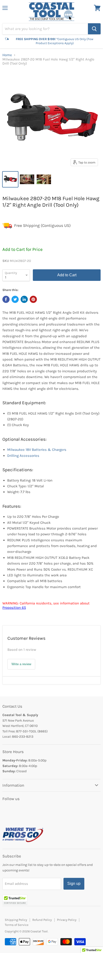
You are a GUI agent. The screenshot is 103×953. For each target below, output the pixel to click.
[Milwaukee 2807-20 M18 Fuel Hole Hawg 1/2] (10, 179)
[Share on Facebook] (6, 299)
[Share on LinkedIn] (24, 299)
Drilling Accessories (23, 455)
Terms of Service (17, 925)
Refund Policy (42, 920)
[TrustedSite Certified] (15, 900)
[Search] (94, 28)
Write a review (21, 664)
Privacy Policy (66, 920)
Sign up (73, 883)
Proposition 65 (14, 607)
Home (7, 55)
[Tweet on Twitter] (15, 299)
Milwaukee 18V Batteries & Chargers (36, 449)
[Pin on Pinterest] (33, 299)
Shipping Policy (16, 920)
